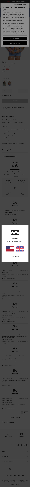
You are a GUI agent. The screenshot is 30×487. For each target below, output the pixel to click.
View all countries (15, 256)
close (26, 227)
